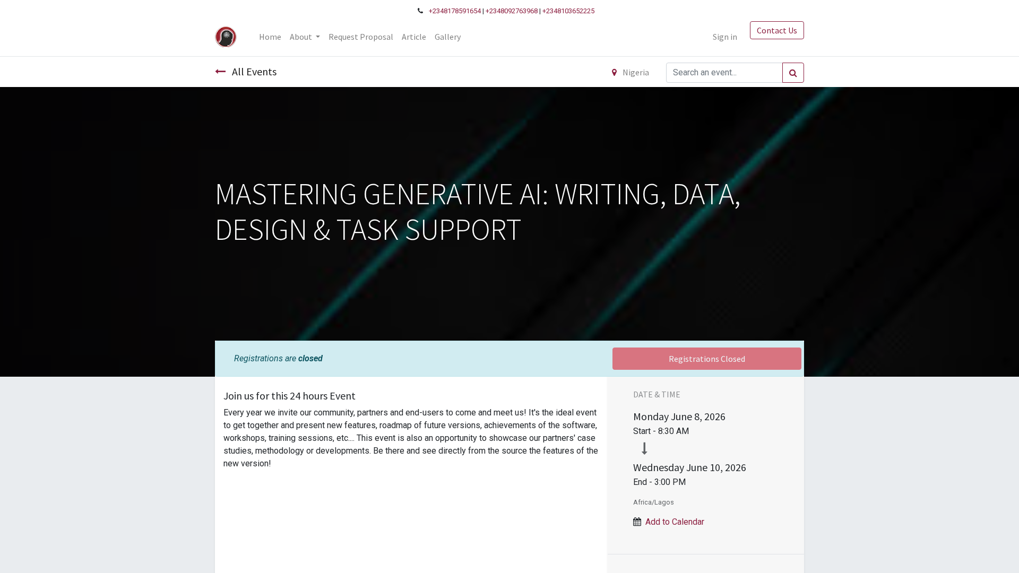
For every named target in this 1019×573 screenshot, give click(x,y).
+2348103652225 (568, 11)
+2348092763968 (512, 11)
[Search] (793, 73)
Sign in (725, 36)
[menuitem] (270, 36)
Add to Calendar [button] (674, 522)
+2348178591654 (455, 11)
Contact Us (777, 30)
